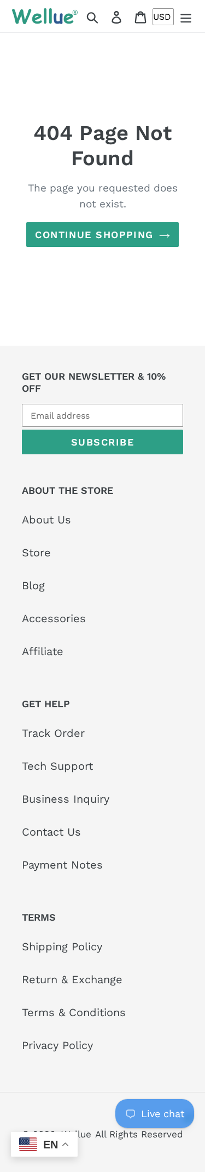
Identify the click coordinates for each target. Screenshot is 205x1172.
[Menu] (186, 16)
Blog (33, 585)
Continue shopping (94, 234)
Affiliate (42, 651)
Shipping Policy (62, 946)
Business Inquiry (65, 798)
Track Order (53, 733)
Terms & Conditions (74, 1012)
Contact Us (51, 831)
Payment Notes (62, 864)
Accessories (54, 618)
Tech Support (57, 766)
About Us (46, 519)
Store (36, 552)
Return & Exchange (72, 979)
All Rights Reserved (139, 1134)
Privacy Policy (57, 1045)
